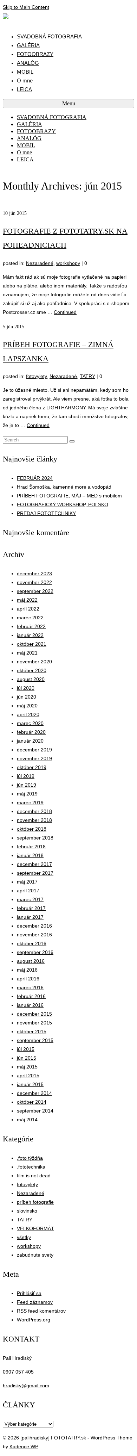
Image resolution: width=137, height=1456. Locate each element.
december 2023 (34, 573)
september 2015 (35, 1040)
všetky (24, 1237)
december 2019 (34, 749)
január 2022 (30, 635)
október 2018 (31, 829)
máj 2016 (27, 970)
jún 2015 (26, 1058)
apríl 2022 (28, 609)
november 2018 (34, 820)
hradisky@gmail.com (26, 1385)
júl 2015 (25, 1049)
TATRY (87, 376)
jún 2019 (26, 785)
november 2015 (34, 1023)
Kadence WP (23, 1446)
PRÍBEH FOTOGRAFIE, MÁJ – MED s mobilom (69, 495)
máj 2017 (27, 882)
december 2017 (34, 864)
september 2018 (35, 838)
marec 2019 (30, 802)
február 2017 (31, 908)
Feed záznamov (35, 1302)
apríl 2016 (28, 978)
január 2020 (30, 741)
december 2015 (34, 1014)
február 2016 (31, 996)
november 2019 (34, 758)
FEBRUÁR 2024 (35, 478)
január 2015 (30, 1084)
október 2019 (31, 767)
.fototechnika (31, 1167)
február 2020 (31, 732)
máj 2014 (27, 1119)
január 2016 (30, 1005)
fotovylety (36, 376)
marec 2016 (30, 987)
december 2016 (34, 926)
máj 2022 (27, 600)
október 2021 (31, 644)
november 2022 (34, 582)
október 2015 (31, 1031)
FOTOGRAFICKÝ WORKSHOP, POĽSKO (62, 504)
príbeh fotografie (35, 1202)
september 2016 (35, 952)
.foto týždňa (30, 1158)
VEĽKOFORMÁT (35, 1228)
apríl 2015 (28, 1075)
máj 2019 (27, 794)
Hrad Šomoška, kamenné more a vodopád (64, 487)
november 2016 (34, 934)
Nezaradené (39, 263)
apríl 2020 (28, 714)
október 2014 (31, 1102)
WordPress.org (33, 1319)
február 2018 (31, 846)
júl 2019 (25, 776)
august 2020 (31, 679)
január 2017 (30, 917)
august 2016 (31, 961)
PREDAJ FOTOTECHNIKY (46, 513)
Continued (65, 312)
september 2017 (35, 873)
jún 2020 (26, 697)
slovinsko (27, 1211)
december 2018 (34, 811)
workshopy (68, 263)
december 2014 (34, 1093)
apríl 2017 (28, 890)
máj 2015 (27, 1067)
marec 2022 (30, 617)
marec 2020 (30, 723)
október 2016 (31, 943)
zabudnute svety (35, 1255)
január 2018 (30, 855)
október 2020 (31, 670)
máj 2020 (27, 705)
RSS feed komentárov (41, 1311)
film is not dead (34, 1175)
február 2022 (31, 626)
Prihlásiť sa (29, 1293)
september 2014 (35, 1111)
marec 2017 (30, 899)
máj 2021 (27, 653)
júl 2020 (25, 688)
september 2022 (35, 591)
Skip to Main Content (26, 7)
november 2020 (34, 661)
